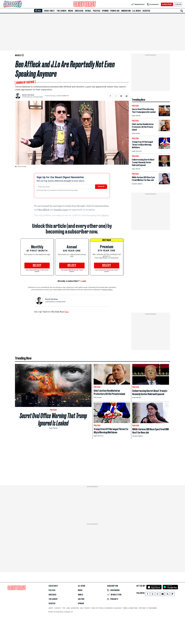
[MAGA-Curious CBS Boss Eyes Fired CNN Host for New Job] (164, 184)
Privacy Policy (74, 190)
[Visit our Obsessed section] (20, 4)
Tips (63, 608)
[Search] (181, 11)
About (51, 608)
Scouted (146, 11)
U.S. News (136, 11)
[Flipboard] (173, 594)
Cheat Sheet (49, 11)
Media (70, 11)
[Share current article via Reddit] (126, 96)
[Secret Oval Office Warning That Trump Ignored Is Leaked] (164, 115)
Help (81, 608)
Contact (57, 608)
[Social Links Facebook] (147, 594)
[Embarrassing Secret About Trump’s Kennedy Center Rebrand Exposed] (164, 166)
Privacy (87, 608)
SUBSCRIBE (167, 4)
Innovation (126, 11)
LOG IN (178, 4)
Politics (96, 11)
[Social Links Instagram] (158, 594)
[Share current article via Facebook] (110, 96)
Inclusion (117, 608)
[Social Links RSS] (168, 594)
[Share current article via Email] (121, 96)
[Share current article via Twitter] (116, 96)
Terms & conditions (129, 608)
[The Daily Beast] (85, 4)
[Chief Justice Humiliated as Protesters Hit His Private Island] (164, 130)
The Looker (61, 11)
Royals (88, 11)
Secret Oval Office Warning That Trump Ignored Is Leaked (53, 419)
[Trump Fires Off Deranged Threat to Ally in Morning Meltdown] (164, 148)
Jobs (68, 608)
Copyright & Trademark (148, 608)
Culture (81, 599)
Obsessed (79, 11)
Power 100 (114, 11)
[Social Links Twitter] (153, 594)
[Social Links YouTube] (163, 594)
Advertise (75, 608)
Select (37, 265)
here (66, 311)
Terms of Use (63, 190)
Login (83, 281)
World (80, 595)
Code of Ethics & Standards (102, 608)
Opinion (105, 11)
